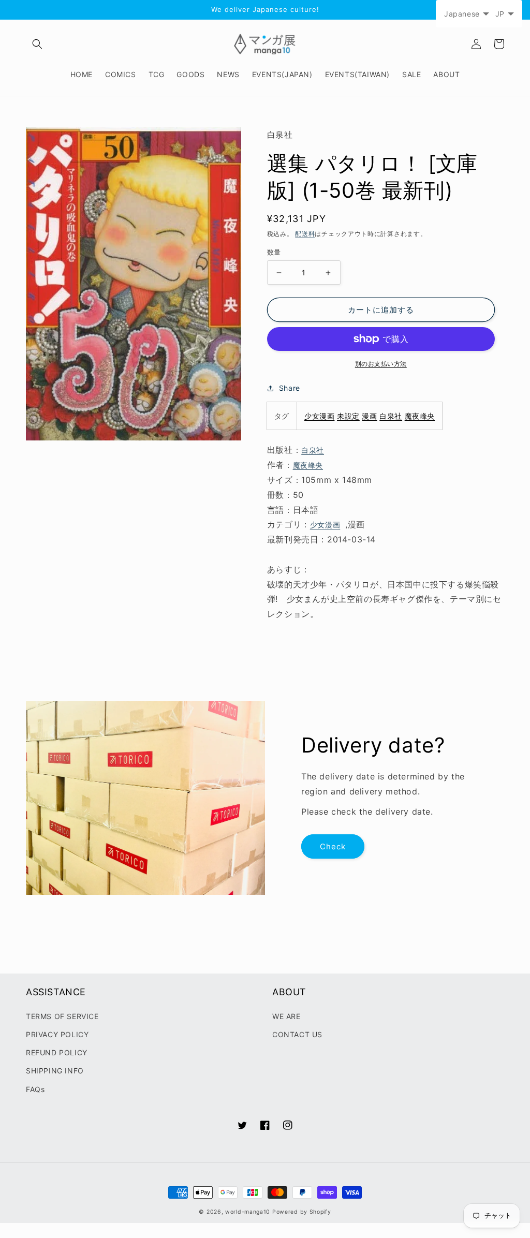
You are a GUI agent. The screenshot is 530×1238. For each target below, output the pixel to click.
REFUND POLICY (56, 1052)
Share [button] (289, 388)
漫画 (369, 415)
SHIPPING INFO (55, 1070)
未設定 (348, 415)
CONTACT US (297, 1034)
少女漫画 (319, 415)
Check (333, 846)
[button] (37, 44)
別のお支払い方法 (381, 363)
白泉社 (390, 415)
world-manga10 (247, 1211)
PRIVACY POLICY (57, 1034)
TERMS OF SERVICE (62, 1016)
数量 (274, 252)
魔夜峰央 (420, 415)
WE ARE (286, 1016)
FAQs (35, 1089)
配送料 (305, 234)
